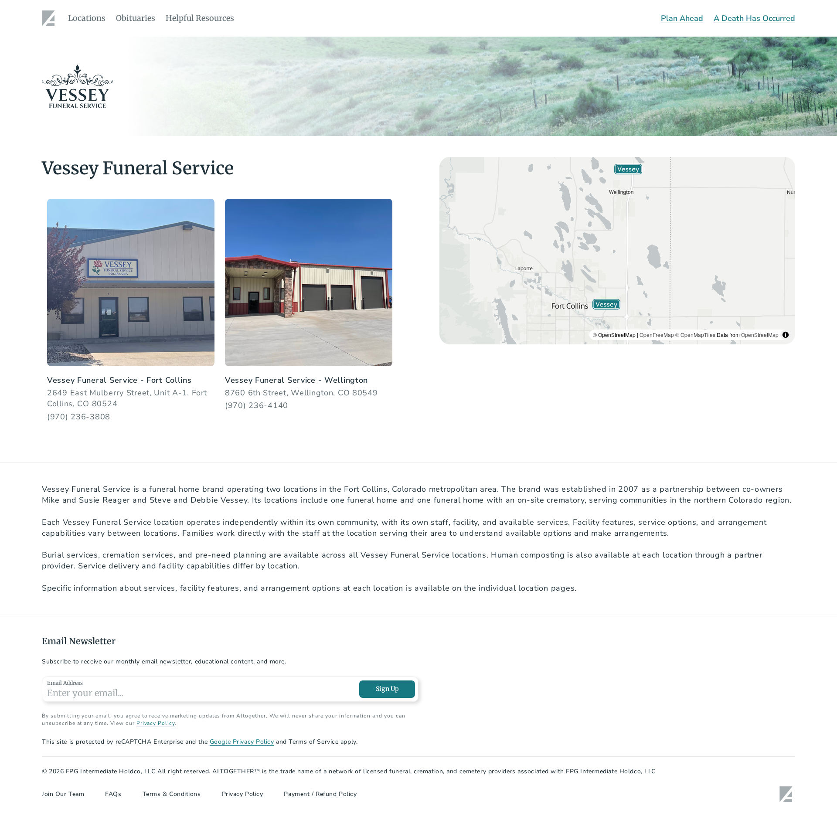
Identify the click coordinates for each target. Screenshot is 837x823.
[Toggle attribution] (785, 335)
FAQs (113, 794)
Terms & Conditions (172, 794)
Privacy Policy (155, 723)
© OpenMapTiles (695, 334)
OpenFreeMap (657, 334)
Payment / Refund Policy (320, 794)
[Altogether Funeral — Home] (50, 18)
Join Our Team (63, 794)
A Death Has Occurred (754, 18)
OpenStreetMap (760, 334)
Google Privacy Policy (242, 742)
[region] (617, 250)
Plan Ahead (682, 18)
